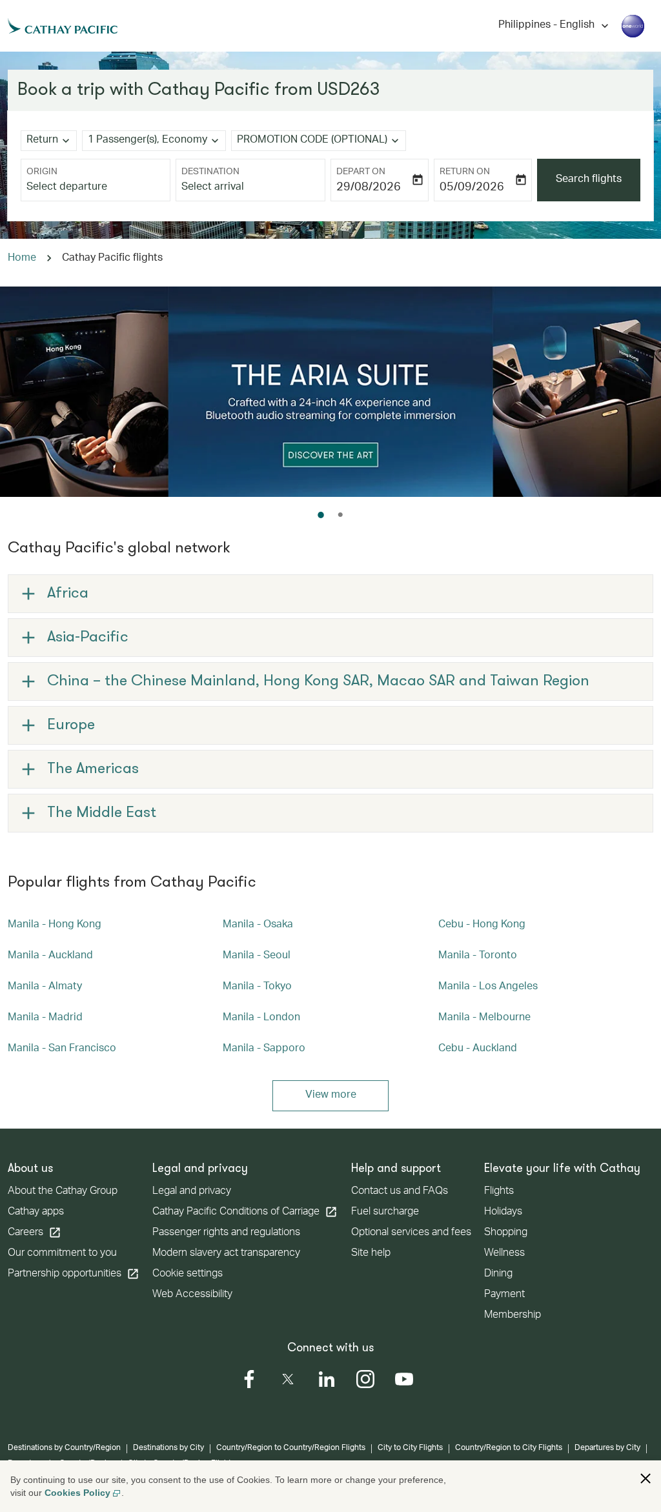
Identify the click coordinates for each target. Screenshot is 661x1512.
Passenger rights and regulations (226, 1233)
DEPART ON (360, 172)
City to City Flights (410, 1448)
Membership (512, 1316)
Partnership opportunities (73, 1273)
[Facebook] (249, 1379)
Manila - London (261, 1018)
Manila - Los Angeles (488, 987)
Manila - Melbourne (484, 1018)
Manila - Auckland (50, 956)
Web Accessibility (192, 1295)
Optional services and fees (411, 1233)
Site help (371, 1254)
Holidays (503, 1212)
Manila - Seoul (256, 956)
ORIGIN (41, 172)
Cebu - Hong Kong (481, 925)
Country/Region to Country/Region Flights (290, 1448)
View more (330, 1096)
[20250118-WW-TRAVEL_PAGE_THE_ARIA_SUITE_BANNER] (330, 392)
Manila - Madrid (45, 1018)
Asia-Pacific (87, 637)
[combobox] (95, 188)
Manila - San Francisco (62, 1049)
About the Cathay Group (62, 1192)
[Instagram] (365, 1379)
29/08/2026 (368, 188)
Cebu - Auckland (477, 1049)
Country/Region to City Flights (508, 1448)
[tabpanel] (330, 392)
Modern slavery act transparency (226, 1254)
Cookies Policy (77, 1492)
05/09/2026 (472, 188)
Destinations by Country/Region (64, 1448)
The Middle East (101, 813)
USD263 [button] (348, 90)
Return (42, 141)
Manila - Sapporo (264, 1049)
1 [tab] (320, 515)
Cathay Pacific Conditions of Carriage (245, 1211)
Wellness (504, 1254)
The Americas (93, 769)
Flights (499, 1192)
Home (22, 259)
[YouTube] (404, 1379)
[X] (287, 1379)
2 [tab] (340, 515)
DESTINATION (210, 172)
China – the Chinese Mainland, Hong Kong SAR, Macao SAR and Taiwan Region (318, 681)
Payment (504, 1295)
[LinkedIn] (326, 1379)
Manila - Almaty (45, 987)
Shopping (505, 1233)
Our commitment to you (62, 1254)
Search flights (589, 180)
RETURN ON (465, 172)
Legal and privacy (191, 1192)
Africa (67, 593)
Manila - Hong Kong (54, 925)
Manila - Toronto (477, 956)
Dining (498, 1274)
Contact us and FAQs (399, 1192)
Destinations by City (168, 1448)
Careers (34, 1232)
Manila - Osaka (258, 925)
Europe (71, 725)
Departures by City (607, 1448)
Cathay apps (36, 1212)
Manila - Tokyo (257, 987)
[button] (645, 1478)
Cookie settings (187, 1274)
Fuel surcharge (385, 1212)
